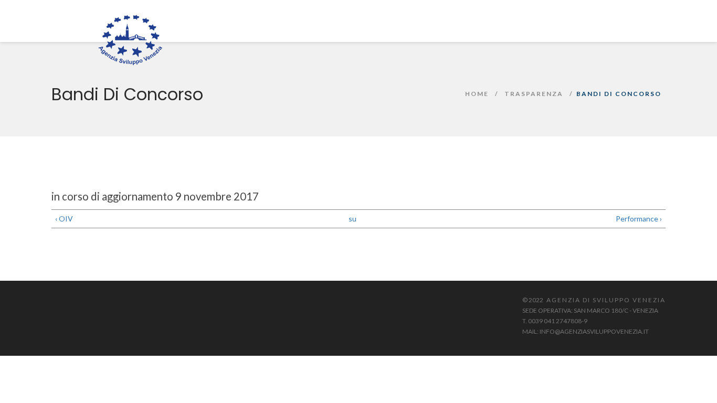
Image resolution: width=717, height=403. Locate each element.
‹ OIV (64, 218)
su (352, 218)
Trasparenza (533, 94)
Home (477, 94)
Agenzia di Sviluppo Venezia (606, 300)
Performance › (639, 218)
